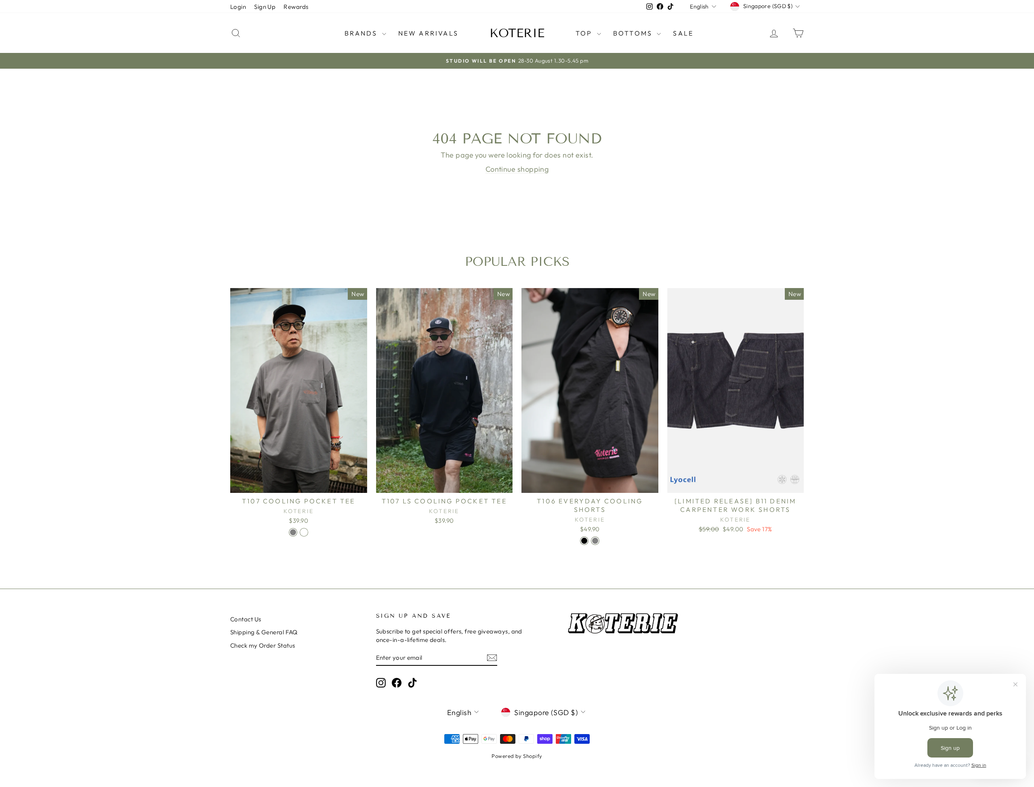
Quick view (298, 484)
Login (238, 7)
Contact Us (245, 619)
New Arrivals (428, 33)
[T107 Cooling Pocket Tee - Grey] (293, 532)
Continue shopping (517, 169)
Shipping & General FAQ (264, 632)
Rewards (296, 7)
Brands (362, 33)
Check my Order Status (262, 645)
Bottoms (634, 33)
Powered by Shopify (517, 756)
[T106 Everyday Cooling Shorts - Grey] (595, 541)
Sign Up (264, 7)
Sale (683, 33)
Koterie (517, 33)
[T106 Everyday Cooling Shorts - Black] (584, 541)
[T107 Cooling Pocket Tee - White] (304, 532)
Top (585, 33)
